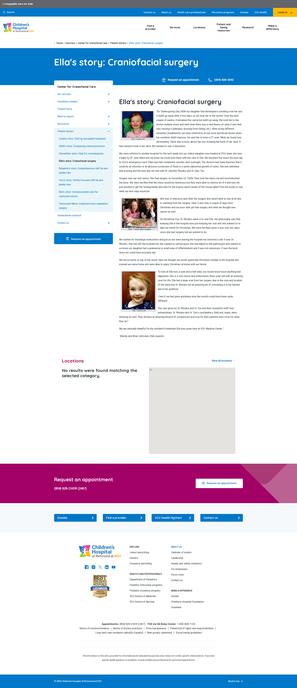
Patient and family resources (224, 27)
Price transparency (156, 628)
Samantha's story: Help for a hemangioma (81, 153)
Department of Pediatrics (143, 579)
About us (166, 12)
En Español (136, 632)
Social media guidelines (189, 632)
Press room (177, 574)
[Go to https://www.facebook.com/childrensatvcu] (86, 567)
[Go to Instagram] (93, 567)
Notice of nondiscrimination (94, 628)
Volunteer (176, 607)
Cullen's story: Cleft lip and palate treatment (82, 138)
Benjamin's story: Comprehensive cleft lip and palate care (83, 170)
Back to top (233, 681)
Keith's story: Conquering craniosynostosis (82, 146)
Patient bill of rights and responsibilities (192, 628)
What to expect (65, 116)
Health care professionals (191, 12)
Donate (244, 12)
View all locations (222, 360)
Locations (199, 27)
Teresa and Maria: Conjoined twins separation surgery (83, 205)
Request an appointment (86, 239)
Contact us (149, 12)
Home (59, 43)
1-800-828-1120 (186, 624)
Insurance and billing (141, 563)
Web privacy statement (159, 632)
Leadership (177, 557)
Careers (134, 557)
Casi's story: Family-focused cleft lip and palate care (81, 182)
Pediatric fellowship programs (146, 585)
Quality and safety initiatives (186, 563)
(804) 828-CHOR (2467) (70, 488)
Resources (63, 123)
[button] (9, 12)
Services (175, 27)
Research (248, 27)
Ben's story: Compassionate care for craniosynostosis (78, 194)
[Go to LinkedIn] (107, 567)
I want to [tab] (282, 12)
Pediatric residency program (145, 590)
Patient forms (64, 109)
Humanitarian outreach (69, 215)
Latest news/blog (139, 552)
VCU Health (261, 12)
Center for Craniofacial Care (93, 43)
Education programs (223, 12)
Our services (64, 94)
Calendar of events (181, 552)
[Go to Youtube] (113, 567)
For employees (179, 569)
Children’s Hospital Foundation (187, 601)
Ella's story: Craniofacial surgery (77, 161)
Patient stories (118, 43)
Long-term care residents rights (112, 632)
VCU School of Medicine (143, 596)
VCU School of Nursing (142, 601)
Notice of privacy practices (127, 628)
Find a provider (150, 27)
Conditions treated (67, 101)
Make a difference (272, 27)
